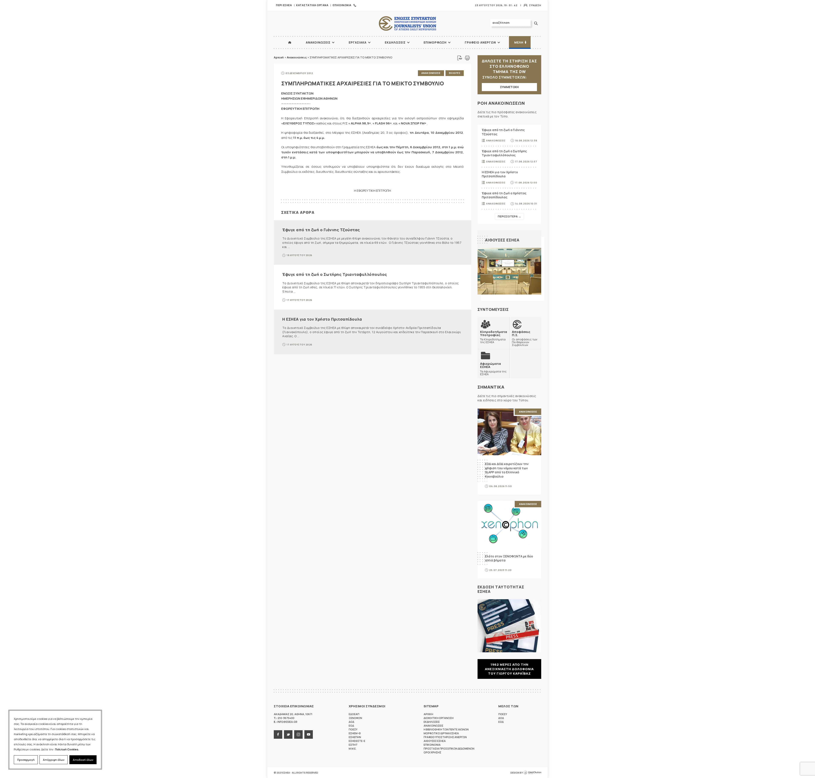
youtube (308, 734)
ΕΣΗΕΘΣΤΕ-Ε (357, 741)
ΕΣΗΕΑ (407, 23)
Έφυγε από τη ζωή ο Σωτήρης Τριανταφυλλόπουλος (334, 274)
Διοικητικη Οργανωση (439, 718)
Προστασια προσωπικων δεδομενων (449, 748)
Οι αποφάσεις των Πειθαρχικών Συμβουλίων (524, 338)
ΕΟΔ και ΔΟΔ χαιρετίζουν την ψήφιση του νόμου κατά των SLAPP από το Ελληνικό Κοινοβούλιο (507, 470)
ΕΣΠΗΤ (353, 745)
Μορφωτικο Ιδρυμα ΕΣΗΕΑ (441, 733)
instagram (298, 734)
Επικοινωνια (342, 5)
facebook (278, 734)
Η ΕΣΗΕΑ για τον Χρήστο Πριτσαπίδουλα (322, 319)
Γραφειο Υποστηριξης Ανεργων (445, 737)
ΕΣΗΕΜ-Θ (355, 733)
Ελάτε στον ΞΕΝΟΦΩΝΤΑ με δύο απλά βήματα (509, 558)
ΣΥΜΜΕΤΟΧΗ (509, 87)
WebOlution (532, 773)
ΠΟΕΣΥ (353, 729)
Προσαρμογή (26, 760)
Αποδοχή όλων (83, 760)
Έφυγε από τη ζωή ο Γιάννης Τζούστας (321, 229)
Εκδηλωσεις (395, 42)
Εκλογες (455, 73)
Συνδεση (535, 5)
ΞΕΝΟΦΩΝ (355, 718)
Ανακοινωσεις (318, 42)
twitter (288, 734)
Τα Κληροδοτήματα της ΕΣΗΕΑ (493, 337)
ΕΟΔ (351, 725)
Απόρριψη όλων (54, 760)
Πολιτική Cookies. (67, 749)
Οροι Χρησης (432, 752)
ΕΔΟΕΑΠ (354, 714)
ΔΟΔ (351, 722)
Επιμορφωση (435, 42)
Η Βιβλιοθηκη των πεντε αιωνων (446, 729)
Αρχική (279, 57)
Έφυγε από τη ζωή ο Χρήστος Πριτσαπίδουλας (504, 195)
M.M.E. (352, 748)
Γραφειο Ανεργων (480, 42)
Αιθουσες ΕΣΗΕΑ (502, 239)
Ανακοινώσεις (297, 57)
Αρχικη (428, 714)
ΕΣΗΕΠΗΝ (355, 737)
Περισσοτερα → (509, 216)
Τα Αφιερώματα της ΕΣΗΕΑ (493, 368)
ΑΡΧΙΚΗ (289, 42)
